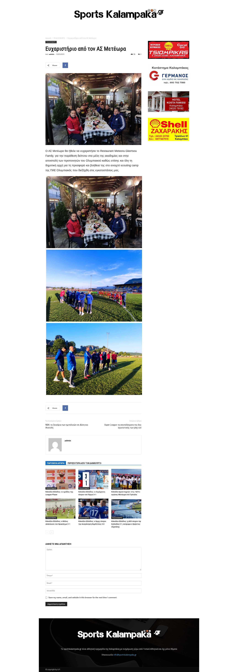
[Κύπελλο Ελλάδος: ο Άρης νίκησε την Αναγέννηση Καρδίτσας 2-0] (93, 508)
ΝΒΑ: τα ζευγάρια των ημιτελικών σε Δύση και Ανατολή (66, 426)
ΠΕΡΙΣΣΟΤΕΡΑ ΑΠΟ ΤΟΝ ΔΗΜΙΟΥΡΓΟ (84, 463)
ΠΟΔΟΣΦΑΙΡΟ (59, 38)
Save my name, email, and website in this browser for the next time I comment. (82, 597)
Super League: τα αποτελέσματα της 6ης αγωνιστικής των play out (122, 426)
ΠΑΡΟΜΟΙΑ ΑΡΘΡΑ (55, 463)
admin (51, 54)
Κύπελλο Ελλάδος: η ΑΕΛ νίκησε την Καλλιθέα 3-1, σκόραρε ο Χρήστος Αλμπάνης (126, 524)
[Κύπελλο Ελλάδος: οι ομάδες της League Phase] (60, 479)
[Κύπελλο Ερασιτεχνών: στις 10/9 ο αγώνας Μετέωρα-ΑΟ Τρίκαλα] (126, 479)
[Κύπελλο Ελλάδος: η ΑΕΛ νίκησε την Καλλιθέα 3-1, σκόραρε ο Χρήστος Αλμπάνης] (126, 508)
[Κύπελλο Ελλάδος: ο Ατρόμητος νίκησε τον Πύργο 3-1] (93, 479)
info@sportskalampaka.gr (125, 654)
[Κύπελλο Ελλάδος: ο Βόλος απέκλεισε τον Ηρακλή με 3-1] (60, 508)
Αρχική (48, 38)
